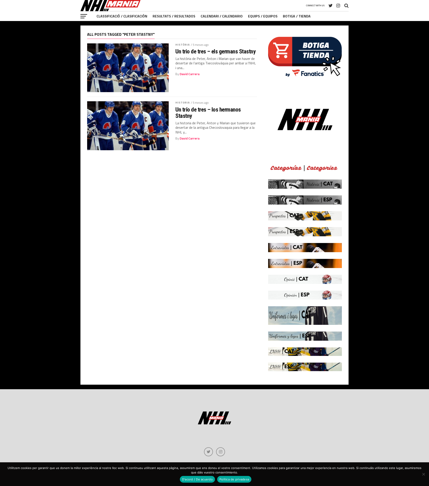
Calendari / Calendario (222, 16)
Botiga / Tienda (297, 16)
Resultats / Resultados (174, 16)
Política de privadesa (234, 479)
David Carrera (190, 74)
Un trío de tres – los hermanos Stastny (208, 112)
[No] (423, 474)
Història (182, 44)
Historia (182, 102)
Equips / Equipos (263, 16)
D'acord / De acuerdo (197, 479)
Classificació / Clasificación (122, 16)
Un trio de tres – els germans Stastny (215, 51)
